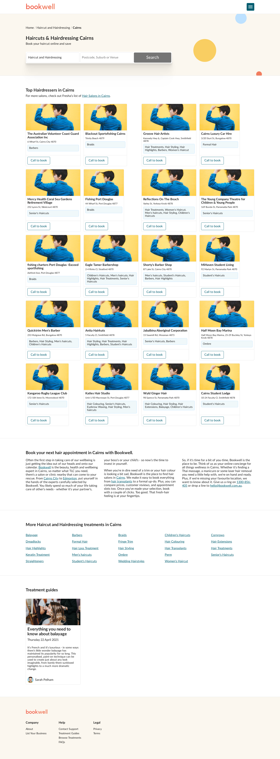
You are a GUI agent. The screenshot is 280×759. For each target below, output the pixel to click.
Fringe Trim (125, 541)
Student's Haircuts (84, 561)
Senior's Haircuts (222, 554)
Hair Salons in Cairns (96, 95)
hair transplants (121, 481)
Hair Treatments (221, 548)
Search (152, 57)
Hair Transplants (175, 548)
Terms (96, 733)
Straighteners (35, 561)
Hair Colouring (174, 541)
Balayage (32, 535)
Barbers (77, 535)
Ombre (123, 554)
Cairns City (51, 478)
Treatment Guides (69, 733)
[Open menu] (250, 7)
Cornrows (217, 535)
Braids (122, 535)
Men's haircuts (82, 554)
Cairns (77, 27)
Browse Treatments (70, 738)
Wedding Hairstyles (131, 561)
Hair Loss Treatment (85, 548)
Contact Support (68, 729)
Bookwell (44, 467)
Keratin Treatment (38, 554)
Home (30, 27)
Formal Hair (80, 541)
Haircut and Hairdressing (53, 27)
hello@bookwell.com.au (226, 485)
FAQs (62, 742)
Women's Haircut (176, 561)
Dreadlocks (33, 541)
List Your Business (36, 733)
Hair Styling (126, 548)
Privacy (97, 729)
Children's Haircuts (177, 535)
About (29, 729)
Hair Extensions (221, 541)
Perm (168, 554)
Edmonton (70, 478)
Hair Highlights (36, 548)
